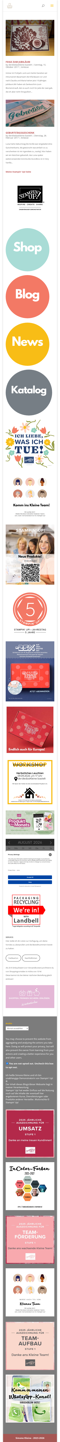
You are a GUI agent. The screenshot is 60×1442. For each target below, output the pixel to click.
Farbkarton (13, 958)
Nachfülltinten (31, 958)
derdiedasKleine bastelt (20, 64)
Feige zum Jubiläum (18, 62)
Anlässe (25, 67)
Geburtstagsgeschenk (20, 132)
